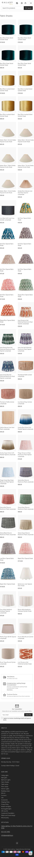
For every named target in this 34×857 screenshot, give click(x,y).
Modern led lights (6, 806)
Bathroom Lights (5, 780)
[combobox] (17, 8)
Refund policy (5, 817)
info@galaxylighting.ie (7, 835)
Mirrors (3, 793)
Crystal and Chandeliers (7, 813)
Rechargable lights (6, 809)
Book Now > (10, 689)
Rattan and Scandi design (8, 815)
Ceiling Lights (4, 775)
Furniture (3, 795)
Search (29, 8)
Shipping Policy (5, 802)
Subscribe (28, 715)
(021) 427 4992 (5, 831)
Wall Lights (4, 777)
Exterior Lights (5, 789)
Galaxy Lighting (11, 849)
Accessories (4, 800)
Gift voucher (4, 811)
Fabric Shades (5, 782)
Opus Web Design (26, 849)
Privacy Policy (5, 804)
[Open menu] (31, 3)
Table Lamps (4, 784)
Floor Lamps (4, 786)
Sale (2, 797)
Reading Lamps (5, 791)
